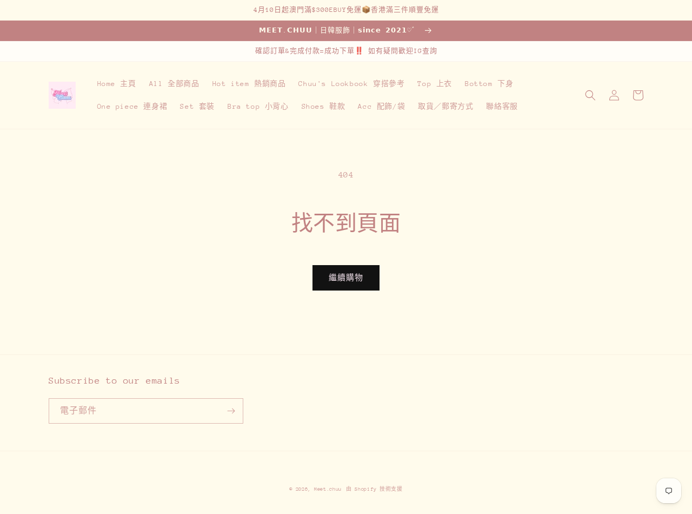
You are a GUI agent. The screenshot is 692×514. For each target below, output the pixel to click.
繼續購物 (346, 277)
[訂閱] (231, 411)
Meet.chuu (328, 489)
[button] (590, 95)
